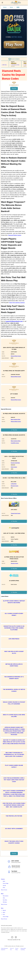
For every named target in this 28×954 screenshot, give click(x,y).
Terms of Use (12, 949)
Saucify (4, 885)
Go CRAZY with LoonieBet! (14, 828)
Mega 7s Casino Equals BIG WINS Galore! (14, 715)
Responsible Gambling (23, 949)
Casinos (3, 879)
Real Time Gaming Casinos (17, 302)
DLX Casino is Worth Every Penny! (14, 614)
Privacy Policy (16, 949)
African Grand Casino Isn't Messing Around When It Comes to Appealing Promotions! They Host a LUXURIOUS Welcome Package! (14, 731)
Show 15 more (4, 904)
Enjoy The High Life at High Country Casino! (14, 842)
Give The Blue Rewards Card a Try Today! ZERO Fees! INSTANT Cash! (14, 779)
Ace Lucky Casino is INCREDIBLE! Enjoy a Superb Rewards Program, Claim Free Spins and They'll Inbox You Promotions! (14, 793)
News (11, 7)
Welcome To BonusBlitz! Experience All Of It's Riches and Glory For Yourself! (14, 754)
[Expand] (2, 910)
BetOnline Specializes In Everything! (14, 665)
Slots (4, 897)
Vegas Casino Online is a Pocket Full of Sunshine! (14, 703)
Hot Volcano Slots (13, 64)
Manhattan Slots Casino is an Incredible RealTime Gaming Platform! (14, 627)
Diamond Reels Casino (14, 235)
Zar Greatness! (14, 638)
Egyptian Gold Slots (15, 462)
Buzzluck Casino (14, 485)
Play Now (14, 88)
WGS (4, 881)
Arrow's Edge (5, 883)
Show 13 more (4, 889)
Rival (4, 887)
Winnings (5, 902)
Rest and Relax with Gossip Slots (14, 652)
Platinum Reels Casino (16, 421)
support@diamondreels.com (14, 321)
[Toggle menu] (2, 2)
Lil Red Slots (14, 483)
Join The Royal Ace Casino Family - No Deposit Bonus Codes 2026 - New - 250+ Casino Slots (14, 805)
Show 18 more (4, 918)
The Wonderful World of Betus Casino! (14, 690)
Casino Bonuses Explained (4, 949)
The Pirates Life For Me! (14, 816)
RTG (4, 914)
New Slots (5, 899)
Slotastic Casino (14, 563)
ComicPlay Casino (15, 442)
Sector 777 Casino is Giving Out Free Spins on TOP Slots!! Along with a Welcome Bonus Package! (14, 741)
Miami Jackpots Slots (15, 419)
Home (5, 7)
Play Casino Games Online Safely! (14, 766)
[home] (15, 4)
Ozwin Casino (14, 466)
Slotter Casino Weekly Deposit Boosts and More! (14, 601)
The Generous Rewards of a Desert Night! (14, 677)
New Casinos (5, 895)
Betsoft (4, 910)
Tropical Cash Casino (15, 513)
